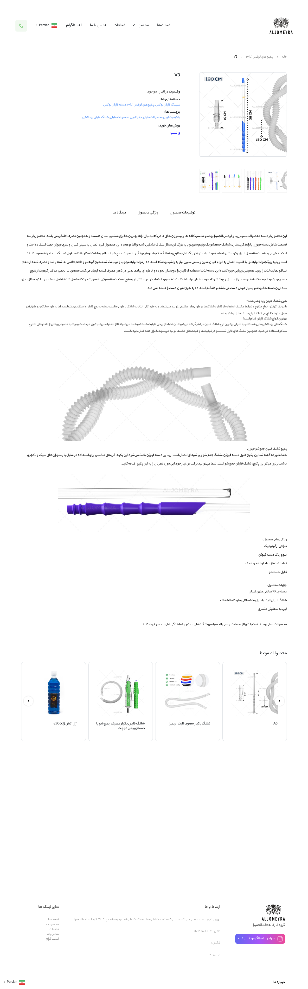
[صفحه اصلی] (281, 25)
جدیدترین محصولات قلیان (126, 117)
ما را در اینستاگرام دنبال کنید (256, 939)
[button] (279, 701)
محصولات (141, 25)
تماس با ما (98, 25)
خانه (284, 57)
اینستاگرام (74, 25)
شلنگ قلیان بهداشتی (95, 117)
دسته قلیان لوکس (114, 104)
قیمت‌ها (163, 25)
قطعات (119, 25)
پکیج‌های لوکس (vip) (259, 57)
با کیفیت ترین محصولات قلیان (161, 117)
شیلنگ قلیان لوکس (167, 104)
